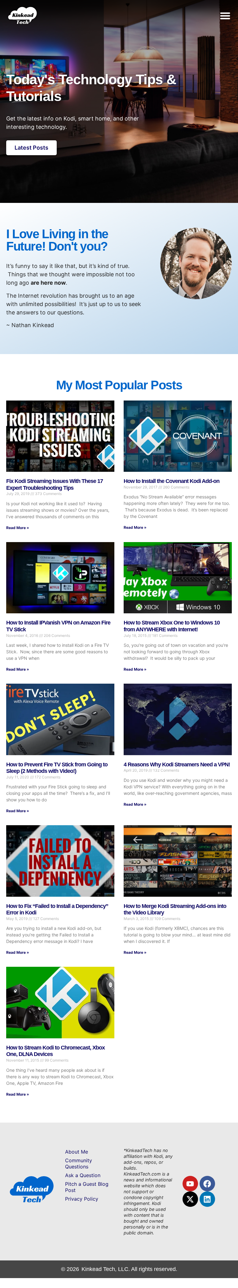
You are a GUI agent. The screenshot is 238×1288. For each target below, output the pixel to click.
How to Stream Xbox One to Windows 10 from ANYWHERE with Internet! (172, 626)
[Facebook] (207, 1183)
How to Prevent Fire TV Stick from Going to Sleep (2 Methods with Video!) (57, 767)
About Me (76, 1152)
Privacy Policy (81, 1199)
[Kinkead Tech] (22, 22)
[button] (225, 15)
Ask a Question (82, 1175)
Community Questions (78, 1163)
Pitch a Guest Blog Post (86, 1187)
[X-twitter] (190, 1199)
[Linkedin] (207, 1199)
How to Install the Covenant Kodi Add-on (171, 481)
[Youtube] (190, 1183)
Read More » (17, 527)
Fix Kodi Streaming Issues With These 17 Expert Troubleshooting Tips (54, 484)
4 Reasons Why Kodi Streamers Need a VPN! (177, 764)
